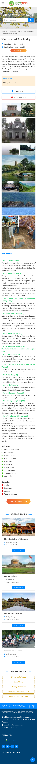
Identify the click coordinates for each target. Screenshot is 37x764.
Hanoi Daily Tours (18, 677)
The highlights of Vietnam (16, 539)
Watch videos (20, 97)
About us (4, 705)
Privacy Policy (31, 705)
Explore (18, 551)
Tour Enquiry (18, 50)
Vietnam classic (11, 576)
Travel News (23, 707)
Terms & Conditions (9, 707)
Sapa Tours (18, 682)
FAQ (32, 707)
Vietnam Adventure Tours (18, 691)
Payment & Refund (17, 705)
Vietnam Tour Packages (18, 696)
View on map (20, 91)
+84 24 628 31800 (10, 728)
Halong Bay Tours (18, 686)
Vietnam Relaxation (13, 613)
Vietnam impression (13, 651)
